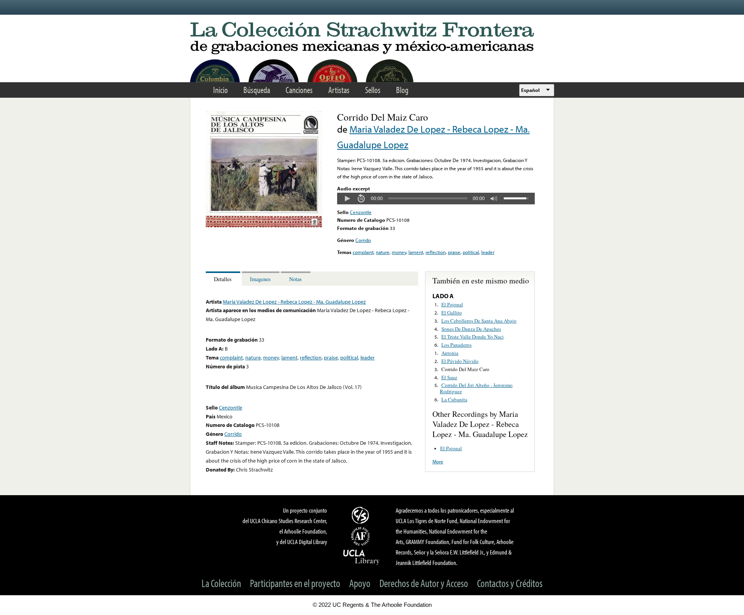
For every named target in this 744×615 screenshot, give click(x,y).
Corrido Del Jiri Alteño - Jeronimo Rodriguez (476, 388)
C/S (361, 515)
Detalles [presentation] (223, 279)
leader (487, 252)
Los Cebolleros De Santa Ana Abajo (479, 320)
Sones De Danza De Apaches (471, 328)
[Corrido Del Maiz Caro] (264, 225)
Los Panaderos (456, 344)
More (437, 461)
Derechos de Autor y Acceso (423, 583)
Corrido (363, 240)
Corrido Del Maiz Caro (465, 369)
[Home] (372, 38)
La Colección (221, 583)
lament (415, 252)
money (399, 252)
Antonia (449, 352)
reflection (435, 252)
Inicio (220, 89)
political (471, 252)
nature (382, 252)
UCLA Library (361, 557)
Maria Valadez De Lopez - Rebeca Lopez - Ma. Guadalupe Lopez (294, 301)
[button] (347, 198)
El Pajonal (452, 304)
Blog (402, 89)
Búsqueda (256, 89)
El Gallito (451, 312)
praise (454, 252)
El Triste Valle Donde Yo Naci (472, 336)
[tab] (224, 278)
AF (361, 536)
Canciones (299, 89)
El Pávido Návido (460, 361)
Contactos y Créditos (509, 583)
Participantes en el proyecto (295, 583)
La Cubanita (454, 399)
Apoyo (359, 583)
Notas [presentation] (295, 279)
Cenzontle (361, 212)
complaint (363, 252)
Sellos (373, 89)
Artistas (339, 89)
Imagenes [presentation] (260, 279)
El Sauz (449, 377)
